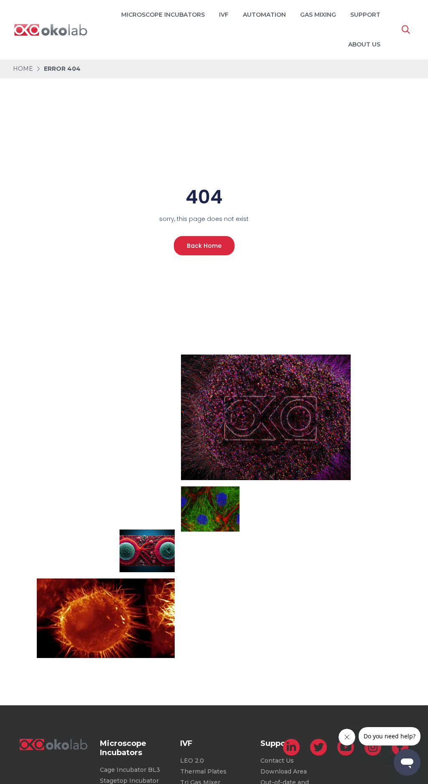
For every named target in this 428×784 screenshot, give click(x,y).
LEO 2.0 (192, 760)
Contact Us (277, 760)
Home (23, 68)
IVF (224, 14)
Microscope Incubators (163, 14)
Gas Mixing (318, 14)
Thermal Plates (203, 771)
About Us (364, 44)
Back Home (204, 246)
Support (365, 14)
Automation (264, 14)
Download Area (283, 771)
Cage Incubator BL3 (130, 770)
